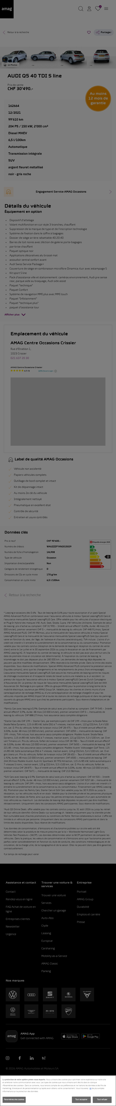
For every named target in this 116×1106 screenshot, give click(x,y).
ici (90, 1088)
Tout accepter (81, 1100)
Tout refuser (102, 1100)
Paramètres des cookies (14, 1100)
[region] (58, 1090)
